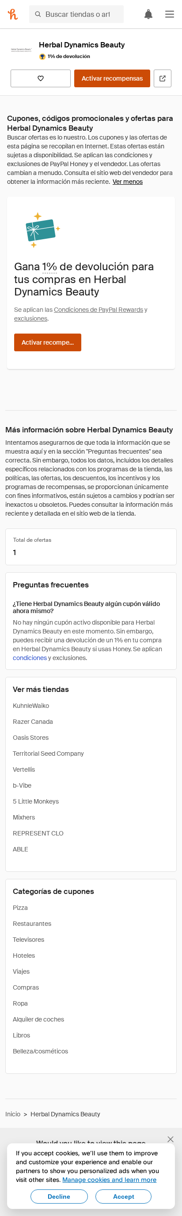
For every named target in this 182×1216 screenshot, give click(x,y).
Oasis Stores (31, 738)
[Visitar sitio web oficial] (162, 78)
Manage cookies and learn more (109, 1179)
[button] (169, 14)
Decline (59, 1196)
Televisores (28, 940)
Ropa (20, 1003)
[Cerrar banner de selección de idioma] (170, 1139)
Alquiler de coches (38, 1019)
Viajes (21, 971)
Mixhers (24, 817)
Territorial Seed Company (48, 754)
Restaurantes (32, 924)
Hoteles (24, 956)
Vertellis (24, 769)
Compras (26, 987)
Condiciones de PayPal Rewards (98, 310)
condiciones (30, 658)
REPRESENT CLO (38, 833)
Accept (123, 1196)
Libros (21, 1035)
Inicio (12, 1114)
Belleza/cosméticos (40, 1051)
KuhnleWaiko (31, 706)
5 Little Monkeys (36, 801)
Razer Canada (33, 722)
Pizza (20, 908)
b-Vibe (22, 785)
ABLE (20, 849)
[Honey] (13, 14)
